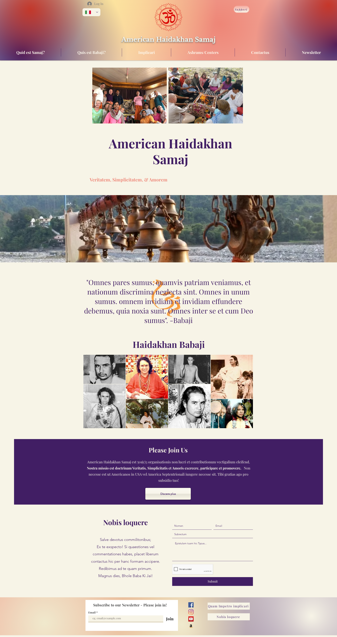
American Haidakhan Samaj (168, 39)
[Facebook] (191, 604)
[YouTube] (191, 619)
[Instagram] (191, 612)
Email (92, 612)
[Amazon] (191, 626)
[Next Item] (238, 95)
